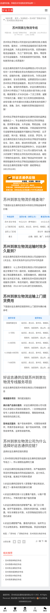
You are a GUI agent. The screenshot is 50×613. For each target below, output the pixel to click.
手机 (35, 611)
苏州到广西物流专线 (38, 18)
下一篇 (44, 541)
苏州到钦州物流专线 (13, 576)
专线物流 (24, 18)
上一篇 (38, 541)
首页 (16, 18)
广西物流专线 (22, 534)
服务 (15, 611)
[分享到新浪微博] (24, 541)
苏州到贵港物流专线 (13, 579)
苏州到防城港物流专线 (14, 572)
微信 (45, 611)
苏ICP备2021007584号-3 (27, 598)
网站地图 (14, 598)
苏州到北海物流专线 (13, 568)
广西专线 (12, 534)
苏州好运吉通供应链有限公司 (22, 595)
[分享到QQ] (14, 541)
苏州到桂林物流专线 (13, 560)
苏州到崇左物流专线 (38, 534)
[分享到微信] (19, 541)
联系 (25, 611)
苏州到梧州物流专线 (13, 564)
